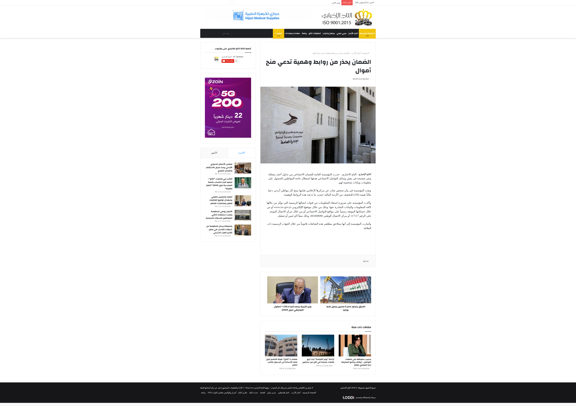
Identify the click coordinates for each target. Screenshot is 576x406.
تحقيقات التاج (315, 33)
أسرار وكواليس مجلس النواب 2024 (222, 392)
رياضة (304, 33)
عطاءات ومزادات (292, 33)
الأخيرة (241, 153)
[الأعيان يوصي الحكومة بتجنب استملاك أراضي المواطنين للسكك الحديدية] (243, 215)
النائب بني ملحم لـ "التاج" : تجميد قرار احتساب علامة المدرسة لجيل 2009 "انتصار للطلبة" (219, 184)
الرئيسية (366, 53)
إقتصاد (262, 392)
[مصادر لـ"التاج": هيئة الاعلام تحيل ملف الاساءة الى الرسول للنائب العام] (281, 345)
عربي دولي (341, 33)
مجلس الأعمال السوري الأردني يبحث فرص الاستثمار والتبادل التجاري (219, 167)
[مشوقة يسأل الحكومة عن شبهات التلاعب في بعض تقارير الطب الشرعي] (243, 230)
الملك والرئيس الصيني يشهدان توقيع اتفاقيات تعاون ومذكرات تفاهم (220, 200)
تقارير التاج (242, 392)
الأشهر (214, 153)
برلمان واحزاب (329, 33)
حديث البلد (253, 392)
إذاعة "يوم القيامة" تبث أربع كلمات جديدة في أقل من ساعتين (318, 360)
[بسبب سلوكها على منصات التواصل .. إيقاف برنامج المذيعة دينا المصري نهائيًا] (355, 345)
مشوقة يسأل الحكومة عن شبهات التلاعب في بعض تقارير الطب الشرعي (219, 229)
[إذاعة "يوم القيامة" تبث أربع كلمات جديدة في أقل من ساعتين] (318, 345)
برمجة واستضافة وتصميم (365, 397)
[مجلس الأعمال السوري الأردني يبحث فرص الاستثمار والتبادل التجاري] (243, 168)
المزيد (279, 33)
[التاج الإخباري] (348, 17)
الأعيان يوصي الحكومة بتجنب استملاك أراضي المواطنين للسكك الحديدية (219, 215)
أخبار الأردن (353, 33)
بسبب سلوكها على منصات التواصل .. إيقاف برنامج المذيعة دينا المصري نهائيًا (356, 362)
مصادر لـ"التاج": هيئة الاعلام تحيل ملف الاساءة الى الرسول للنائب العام (281, 362)
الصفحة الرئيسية (367, 33)
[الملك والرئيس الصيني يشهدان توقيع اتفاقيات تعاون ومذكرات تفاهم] (243, 200)
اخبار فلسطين (283, 392)
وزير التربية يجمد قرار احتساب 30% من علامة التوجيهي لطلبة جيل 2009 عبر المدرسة (306, 3)
